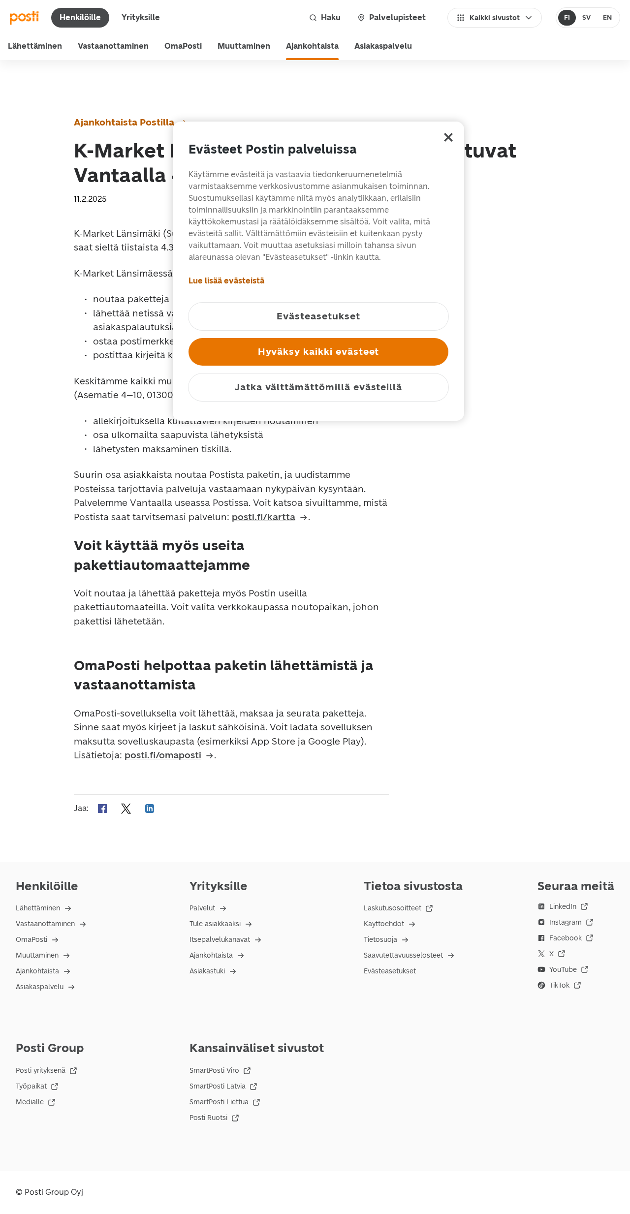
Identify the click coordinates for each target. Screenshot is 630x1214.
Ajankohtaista (312, 46)
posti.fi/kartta (263, 517)
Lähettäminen (35, 46)
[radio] (567, 18)
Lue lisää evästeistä (226, 280)
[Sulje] (448, 137)
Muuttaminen (244, 46)
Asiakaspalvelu (383, 46)
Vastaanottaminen (113, 46)
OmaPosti (183, 46)
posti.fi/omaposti (163, 755)
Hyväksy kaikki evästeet (318, 351)
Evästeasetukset (390, 971)
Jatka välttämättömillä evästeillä (318, 387)
